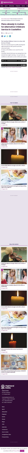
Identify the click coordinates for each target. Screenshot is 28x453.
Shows (3, 419)
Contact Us (4, 429)
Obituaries (11, 6)
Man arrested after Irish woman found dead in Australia (12, 350)
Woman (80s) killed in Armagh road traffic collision (13, 165)
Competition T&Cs (6, 434)
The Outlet (25, 14)
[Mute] (21, 60)
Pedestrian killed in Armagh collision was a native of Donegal (13, 122)
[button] (2, 36)
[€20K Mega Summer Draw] (6, 13)
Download (18, 67)
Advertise (4, 427)
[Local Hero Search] (6, 11)
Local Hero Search (6, 12)
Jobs (3, 424)
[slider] (24, 60)
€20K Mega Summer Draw (6, 14)
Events (23, 6)
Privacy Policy (5, 437)
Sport (6, 6)
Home (2, 18)
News (2, 6)
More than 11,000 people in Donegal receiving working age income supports (13, 186)
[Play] (3, 60)
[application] (14, 60)
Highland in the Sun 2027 (17, 14)
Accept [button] (22, 450)
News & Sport (7, 18)
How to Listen (5, 432)
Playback (18, 6)
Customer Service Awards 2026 (19, 12)
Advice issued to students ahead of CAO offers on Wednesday (13, 144)
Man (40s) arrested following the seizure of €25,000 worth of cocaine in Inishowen (13, 371)
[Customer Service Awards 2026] (19, 11)
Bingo (3, 421)
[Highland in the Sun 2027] (17, 13)
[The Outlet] (25, 13)
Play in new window (10, 67)
